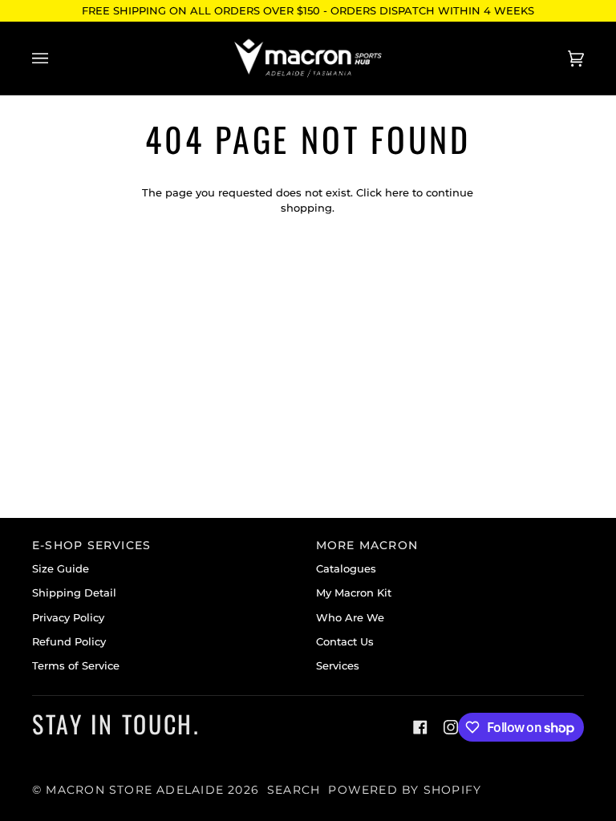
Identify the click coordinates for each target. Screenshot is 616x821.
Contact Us (345, 642)
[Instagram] (451, 727)
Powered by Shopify (404, 789)
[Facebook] (420, 727)
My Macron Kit (353, 593)
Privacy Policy (68, 618)
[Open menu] (56, 58)
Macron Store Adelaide (135, 789)
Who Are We (350, 618)
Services (337, 666)
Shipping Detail (74, 593)
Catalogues (346, 569)
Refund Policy (69, 642)
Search (293, 789)
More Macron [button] (367, 545)
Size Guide (60, 569)
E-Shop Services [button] (91, 545)
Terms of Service (76, 666)
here (397, 193)
